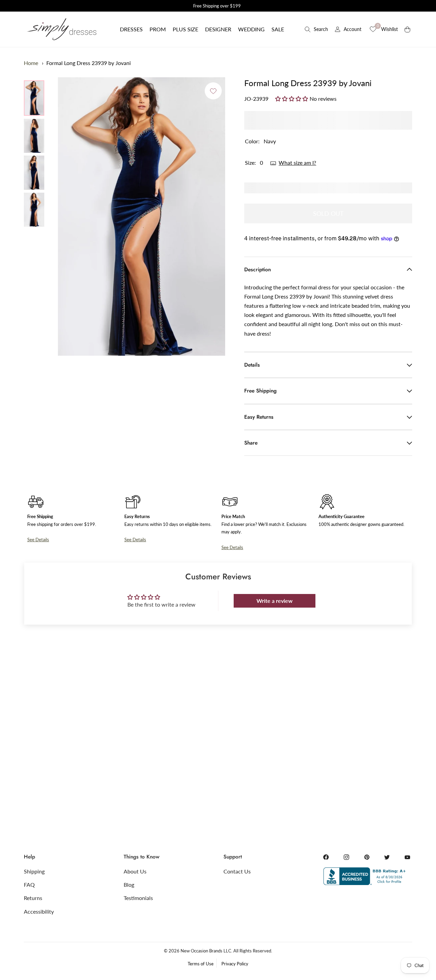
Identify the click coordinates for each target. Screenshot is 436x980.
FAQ (29, 884)
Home (31, 63)
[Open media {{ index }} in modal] (141, 216)
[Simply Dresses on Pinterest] (367, 857)
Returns (33, 898)
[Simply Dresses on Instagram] (346, 857)
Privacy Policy (234, 963)
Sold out (328, 213)
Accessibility (39, 911)
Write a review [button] (274, 600)
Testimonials (138, 898)
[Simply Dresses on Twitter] (387, 857)
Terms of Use (201, 963)
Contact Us (237, 871)
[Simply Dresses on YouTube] (407, 857)
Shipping (34, 871)
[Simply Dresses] (61, 29)
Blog (129, 884)
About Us (135, 871)
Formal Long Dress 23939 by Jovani (88, 63)
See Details (38, 539)
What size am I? (297, 162)
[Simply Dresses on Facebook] (326, 857)
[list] (34, 153)
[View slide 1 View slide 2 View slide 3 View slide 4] (141, 216)
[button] (131, 29)
